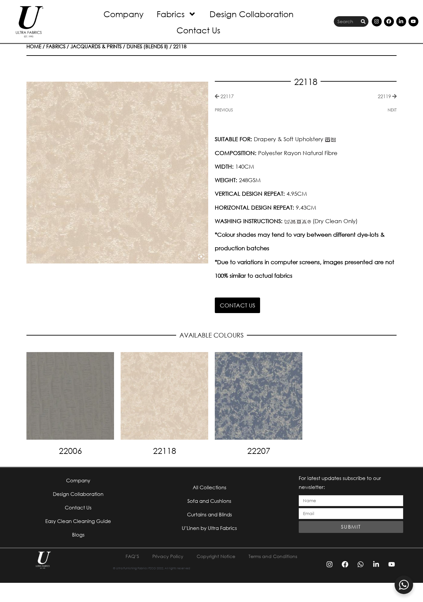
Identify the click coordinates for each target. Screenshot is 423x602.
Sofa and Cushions (209, 501)
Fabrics (171, 14)
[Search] (363, 22)
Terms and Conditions (273, 556)
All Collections (209, 487)
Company (123, 14)
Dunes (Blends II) (147, 46)
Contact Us (198, 30)
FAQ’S (132, 556)
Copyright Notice (216, 556)
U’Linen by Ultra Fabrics (209, 528)
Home (33, 46)
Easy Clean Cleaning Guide (78, 521)
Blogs (78, 534)
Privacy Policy (167, 556)
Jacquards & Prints (96, 46)
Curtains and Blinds (209, 514)
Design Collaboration (251, 14)
